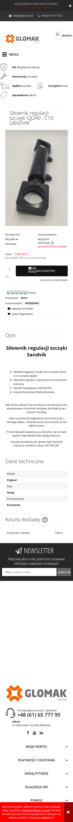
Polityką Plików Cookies (36, 810)
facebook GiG (28, 733)
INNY (24, 298)
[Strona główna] (22, 38)
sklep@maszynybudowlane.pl (44, 422)
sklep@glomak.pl (23, 15)
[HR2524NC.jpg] (36, 177)
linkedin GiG (41, 733)
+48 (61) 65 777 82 (51, 15)
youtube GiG (34, 733)
